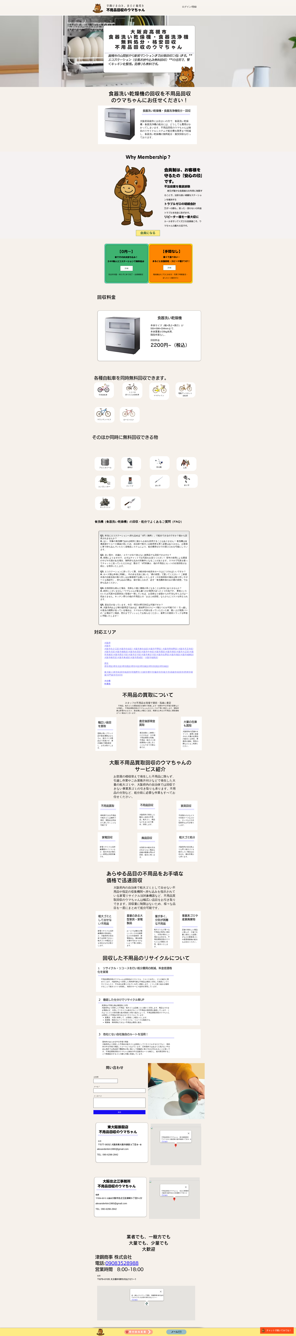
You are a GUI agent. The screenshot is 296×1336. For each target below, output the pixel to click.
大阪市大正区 (182, 651)
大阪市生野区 (163, 654)
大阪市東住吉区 (140, 649)
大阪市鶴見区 (110, 657)
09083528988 (122, 1263)
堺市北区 (117, 666)
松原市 (121, 672)
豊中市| (151, 672)
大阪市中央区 (147, 651)
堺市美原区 (154, 666)
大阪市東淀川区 (148, 654)
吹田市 (180, 672)
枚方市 (166, 672)
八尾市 (114, 672)
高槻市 (173, 672)
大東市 (144, 672)
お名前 (96, 1077)
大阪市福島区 (151, 657)
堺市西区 (126, 666)
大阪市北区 (109, 651)
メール (96, 1086)
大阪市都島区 (121, 651)
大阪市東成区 (123, 657)
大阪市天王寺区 (185, 649)
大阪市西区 (159, 651)
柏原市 (128, 672)
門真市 (112, 675)
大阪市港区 (170, 651)
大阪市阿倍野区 (169, 649)
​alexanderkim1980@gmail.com (113, 1149)
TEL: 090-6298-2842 (107, 1154)
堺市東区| (144, 666)
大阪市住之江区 (111, 649)
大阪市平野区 (155, 649)
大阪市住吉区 (125, 649)
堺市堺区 (108, 666)
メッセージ (98, 1096)
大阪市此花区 (134, 651)
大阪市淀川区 (134, 654)
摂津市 (187, 672)
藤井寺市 (159, 672)
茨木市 (119, 675)
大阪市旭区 (175, 654)
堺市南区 (164, 666)
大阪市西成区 (136, 657)
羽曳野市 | (136, 672)
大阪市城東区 (187, 654)
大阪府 (107, 643)
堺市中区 (135, 666)
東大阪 (107, 672)
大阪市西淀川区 (120, 654)
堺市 (106, 663)
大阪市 (107, 646)
